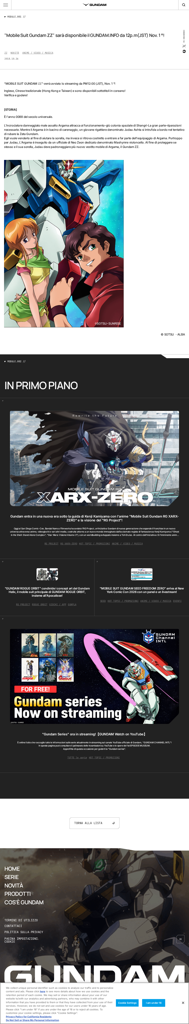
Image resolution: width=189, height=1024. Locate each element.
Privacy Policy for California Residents (28, 1016)
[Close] (183, 1003)
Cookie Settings (127, 1002)
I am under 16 (154, 1002)
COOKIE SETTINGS (26, 940)
